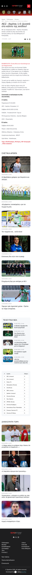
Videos (24, 542)
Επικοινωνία (5, 563)
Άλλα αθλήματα (26, 548)
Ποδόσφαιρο (10, 19)
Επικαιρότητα (25, 546)
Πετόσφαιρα (5, 548)
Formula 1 (4, 552)
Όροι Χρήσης (5, 557)
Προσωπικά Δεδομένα (8, 560)
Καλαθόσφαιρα (6, 546)
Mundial (4, 544)
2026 (13, 569)
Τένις (3, 550)
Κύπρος (17, 19)
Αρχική (3, 19)
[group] (4, 12)
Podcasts (24, 544)
